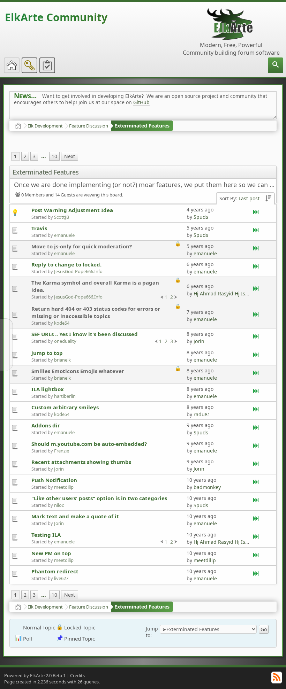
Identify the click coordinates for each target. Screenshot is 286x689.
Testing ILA (46, 534)
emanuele (64, 235)
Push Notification (54, 480)
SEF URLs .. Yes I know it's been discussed (84, 334)
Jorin (199, 341)
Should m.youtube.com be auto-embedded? (89, 443)
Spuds (201, 217)
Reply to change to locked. (66, 264)
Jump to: (152, 631)
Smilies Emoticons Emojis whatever (77, 370)
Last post (249, 198)
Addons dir (45, 425)
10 (54, 156)
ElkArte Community (56, 17)
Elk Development (45, 126)
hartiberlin (65, 396)
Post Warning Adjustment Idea (72, 210)
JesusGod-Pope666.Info (78, 271)
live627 (61, 578)
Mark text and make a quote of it (75, 516)
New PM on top (51, 553)
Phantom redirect (54, 571)
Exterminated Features (142, 125)
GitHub (141, 102)
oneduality (65, 341)
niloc (59, 505)
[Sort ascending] (268, 198)
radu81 (202, 414)
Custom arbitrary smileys (65, 407)
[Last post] (256, 213)
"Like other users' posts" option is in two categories (99, 498)
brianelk (62, 360)
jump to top (47, 352)
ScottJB (61, 217)
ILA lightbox (47, 389)
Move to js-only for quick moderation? (81, 246)
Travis (39, 228)
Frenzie (61, 451)
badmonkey (207, 487)
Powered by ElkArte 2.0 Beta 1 (35, 675)
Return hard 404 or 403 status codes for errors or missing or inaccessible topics (95, 312)
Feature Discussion (88, 126)
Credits (77, 675)
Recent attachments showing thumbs (81, 461)
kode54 (61, 323)
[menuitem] (275, 65)
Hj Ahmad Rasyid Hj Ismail (224, 293)
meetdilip (64, 487)
